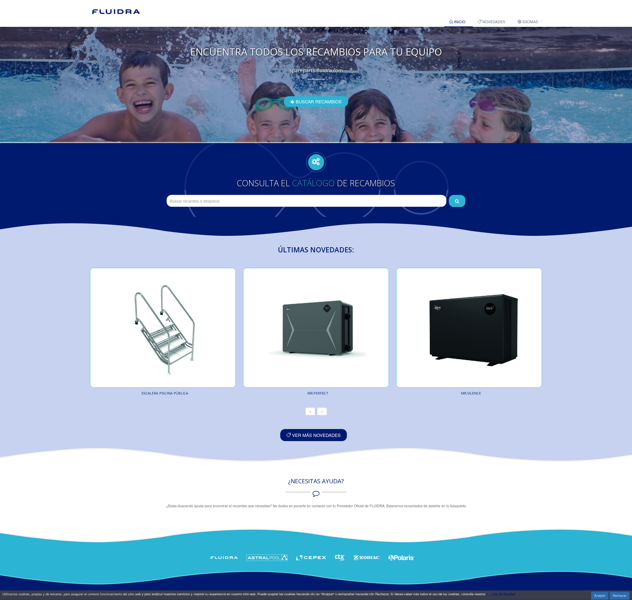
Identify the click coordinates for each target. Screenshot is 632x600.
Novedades (493, 21)
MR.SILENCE (471, 393)
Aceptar (599, 595)
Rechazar (619, 595)
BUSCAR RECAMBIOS (318, 101)
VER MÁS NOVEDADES (316, 435)
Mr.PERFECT (317, 393)
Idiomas (529, 21)
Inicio (459, 21)
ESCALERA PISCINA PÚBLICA (164, 393)
